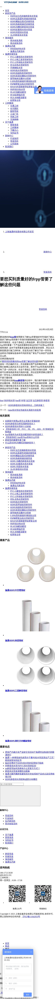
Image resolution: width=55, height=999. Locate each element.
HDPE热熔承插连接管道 (21, 458)
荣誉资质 (14, 125)
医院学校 (14, 111)
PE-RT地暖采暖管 (18, 92)
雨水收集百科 (16, 43)
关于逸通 (9, 122)
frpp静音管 (19, 380)
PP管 (23, 400)
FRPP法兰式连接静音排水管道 (24, 16)
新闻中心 (9, 136)
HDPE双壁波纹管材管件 (21, 505)
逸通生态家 (10, 46)
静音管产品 (10, 13)
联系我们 (9, 146)
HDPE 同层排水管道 (19, 466)
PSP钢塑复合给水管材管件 (22, 84)
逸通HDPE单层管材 (14, 640)
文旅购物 (14, 119)
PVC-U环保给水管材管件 (21, 62)
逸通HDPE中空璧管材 (15, 590)
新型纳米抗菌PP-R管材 (20, 78)
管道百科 (14, 141)
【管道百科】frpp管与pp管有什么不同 (22, 437)
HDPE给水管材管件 (19, 70)
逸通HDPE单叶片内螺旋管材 (18, 741)
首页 (7, 10)
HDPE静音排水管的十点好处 (18, 426)
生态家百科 (10, 821)
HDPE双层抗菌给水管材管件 (23, 76)
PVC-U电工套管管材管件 (21, 59)
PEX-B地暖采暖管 (18, 97)
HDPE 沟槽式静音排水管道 (22, 461)
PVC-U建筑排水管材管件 (21, 57)
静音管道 (9, 854)
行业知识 (14, 138)
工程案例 (9, 103)
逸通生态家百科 (17, 51)
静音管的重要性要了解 (15, 440)
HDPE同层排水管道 (19, 32)
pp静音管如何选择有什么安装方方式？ (22, 768)
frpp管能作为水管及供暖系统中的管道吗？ (24, 434)
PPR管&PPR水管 (17, 49)
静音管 (46, 400)
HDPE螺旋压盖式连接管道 (22, 21)
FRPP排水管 (9, 400)
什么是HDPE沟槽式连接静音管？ (20, 443)
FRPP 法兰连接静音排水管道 (23, 450)
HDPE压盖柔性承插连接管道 (23, 19)
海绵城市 (9, 38)
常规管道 (9, 856)
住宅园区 (14, 108)
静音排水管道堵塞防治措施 (17, 771)
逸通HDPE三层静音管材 (16, 690)
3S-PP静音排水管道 (19, 35)
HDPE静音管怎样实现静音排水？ (20, 424)
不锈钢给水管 (16, 68)
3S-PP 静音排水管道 (19, 469)
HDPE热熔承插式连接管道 (22, 24)
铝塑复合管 (15, 100)
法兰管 (29, 400)
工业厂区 (14, 114)
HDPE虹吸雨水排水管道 (21, 29)
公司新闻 (14, 144)
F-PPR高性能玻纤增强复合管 (23, 81)
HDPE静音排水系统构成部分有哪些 (21, 779)
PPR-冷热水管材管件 (19, 499)
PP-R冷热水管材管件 (19, 65)
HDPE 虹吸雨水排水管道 (21, 464)
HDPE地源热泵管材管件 (21, 73)
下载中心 (14, 130)
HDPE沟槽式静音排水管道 (22, 27)
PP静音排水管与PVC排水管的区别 (20, 766)
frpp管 (13, 337)
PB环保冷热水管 (17, 89)
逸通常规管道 (11, 54)
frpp (1, 400)
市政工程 (14, 117)
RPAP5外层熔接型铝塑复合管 (23, 87)
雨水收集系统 (16, 40)
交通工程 (14, 106)
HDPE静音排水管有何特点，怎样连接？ (26, 405)
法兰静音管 (38, 400)
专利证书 (14, 133)
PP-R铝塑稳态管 (17, 95)
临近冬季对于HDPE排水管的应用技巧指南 (24, 763)
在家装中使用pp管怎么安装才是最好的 (22, 421)
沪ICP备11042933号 (31, 916)
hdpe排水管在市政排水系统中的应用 (24, 410)
